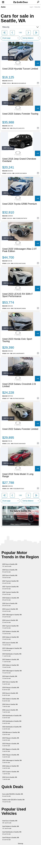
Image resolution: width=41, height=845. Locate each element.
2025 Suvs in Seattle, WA (9, 565)
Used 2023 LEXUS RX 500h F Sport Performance (17, 295)
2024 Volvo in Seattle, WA (10, 705)
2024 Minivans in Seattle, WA (11, 733)
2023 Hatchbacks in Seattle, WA (11, 655)
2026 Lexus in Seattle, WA (10, 711)
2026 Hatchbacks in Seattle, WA (11, 728)
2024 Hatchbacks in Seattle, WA (11, 716)
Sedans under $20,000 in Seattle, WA (13, 800)
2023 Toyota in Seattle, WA (10, 627)
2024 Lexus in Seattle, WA (10, 621)
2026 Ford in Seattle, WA (9, 778)
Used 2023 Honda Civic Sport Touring (17, 340)
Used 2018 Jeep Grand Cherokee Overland (19, 160)
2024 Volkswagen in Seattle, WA (12, 672)
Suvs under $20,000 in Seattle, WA (12, 795)
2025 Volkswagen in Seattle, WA (12, 615)
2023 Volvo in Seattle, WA (10, 683)
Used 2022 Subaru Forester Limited (20, 429)
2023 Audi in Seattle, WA (9, 677)
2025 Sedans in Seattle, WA (10, 632)
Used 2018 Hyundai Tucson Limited (20, 69)
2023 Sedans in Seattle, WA (10, 660)
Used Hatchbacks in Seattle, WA (11, 833)
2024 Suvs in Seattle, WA (9, 571)
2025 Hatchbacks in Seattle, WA (11, 722)
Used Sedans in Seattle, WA (10, 827)
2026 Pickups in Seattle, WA (10, 756)
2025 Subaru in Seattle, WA (10, 638)
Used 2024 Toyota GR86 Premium (19, 204)
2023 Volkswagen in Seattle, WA (12, 649)
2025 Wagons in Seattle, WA (10, 750)
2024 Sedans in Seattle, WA (10, 599)
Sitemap (20, 843)
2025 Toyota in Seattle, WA (10, 587)
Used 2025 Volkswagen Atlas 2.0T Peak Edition (19, 250)
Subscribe (37, 7)
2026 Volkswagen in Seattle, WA (12, 761)
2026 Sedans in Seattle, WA (10, 700)
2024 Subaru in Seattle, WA (10, 666)
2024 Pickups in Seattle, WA (10, 688)
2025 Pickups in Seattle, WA (10, 744)
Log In (31, 7)
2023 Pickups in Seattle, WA (10, 739)
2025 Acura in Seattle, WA (10, 694)
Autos (3, 7)
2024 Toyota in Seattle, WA (10, 582)
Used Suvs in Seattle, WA (9, 822)
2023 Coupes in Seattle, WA (10, 772)
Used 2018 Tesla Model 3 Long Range (17, 475)
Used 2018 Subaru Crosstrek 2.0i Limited (19, 385)
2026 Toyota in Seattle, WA (10, 593)
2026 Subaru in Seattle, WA (10, 767)
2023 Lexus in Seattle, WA (10, 610)
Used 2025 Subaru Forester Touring (20, 114)
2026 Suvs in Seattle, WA (9, 604)
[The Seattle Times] (20, 2)
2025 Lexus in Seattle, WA (10, 644)
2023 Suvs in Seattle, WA (9, 576)
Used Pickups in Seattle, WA (10, 838)
